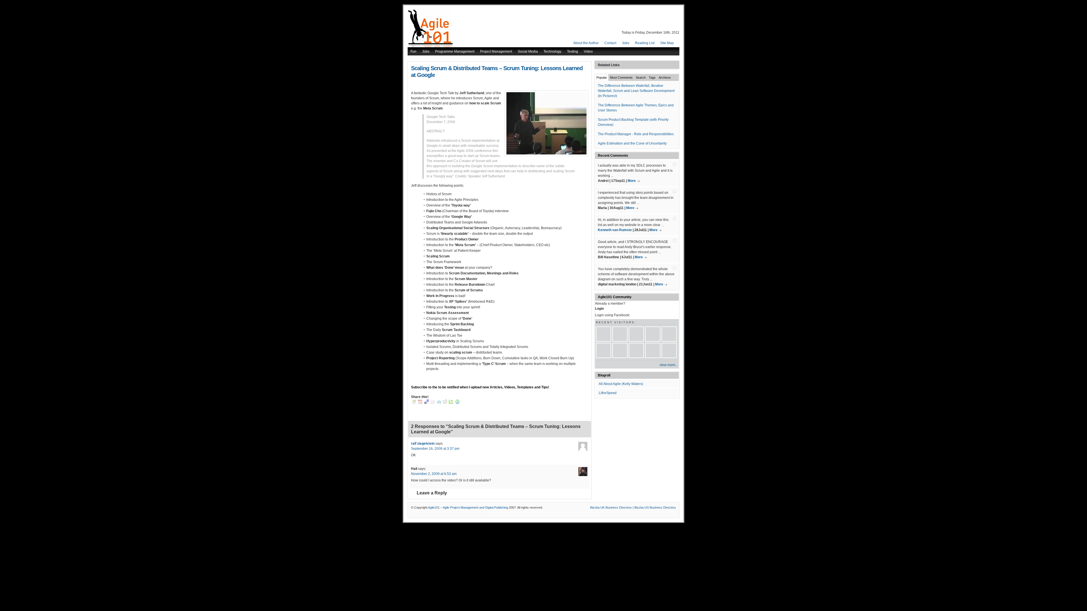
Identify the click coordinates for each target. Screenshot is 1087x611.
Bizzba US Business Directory (655, 507)
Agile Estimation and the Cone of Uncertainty (632, 143)
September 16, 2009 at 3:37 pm (435, 449)
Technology (552, 51)
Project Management (496, 51)
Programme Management (454, 51)
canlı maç (593, 512)
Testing (572, 51)
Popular (601, 77)
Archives (665, 77)
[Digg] (432, 403)
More (632, 181)
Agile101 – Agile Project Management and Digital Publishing (468, 507)
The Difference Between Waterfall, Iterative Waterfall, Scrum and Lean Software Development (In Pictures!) (636, 91)
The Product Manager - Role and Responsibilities (636, 134)
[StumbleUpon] (457, 403)
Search (641, 77)
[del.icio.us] (426, 403)
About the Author (586, 43)
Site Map (667, 43)
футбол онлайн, (498, 512)
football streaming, (553, 512)
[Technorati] (451, 403)
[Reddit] (445, 403)
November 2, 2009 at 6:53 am (434, 474)
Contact (610, 43)
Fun (413, 51)
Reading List (644, 43)
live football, (519, 512)
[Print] (414, 403)
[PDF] (420, 403)
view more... (669, 365)
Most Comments (621, 77)
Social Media (528, 51)
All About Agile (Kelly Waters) (621, 384)
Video (588, 51)
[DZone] (439, 403)
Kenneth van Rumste (615, 230)
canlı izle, (533, 512)
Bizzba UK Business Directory (611, 507)
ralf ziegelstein (423, 444)
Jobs (625, 43)
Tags (652, 77)
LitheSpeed (608, 393)
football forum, (576, 512)
